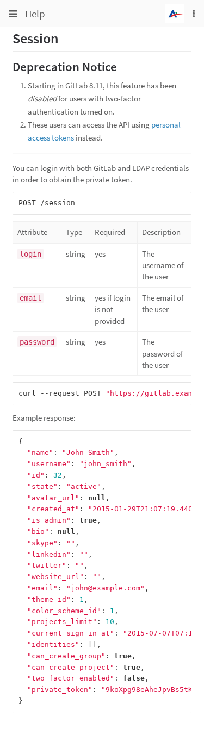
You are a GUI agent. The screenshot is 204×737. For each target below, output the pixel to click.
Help (35, 13)
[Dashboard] (174, 12)
